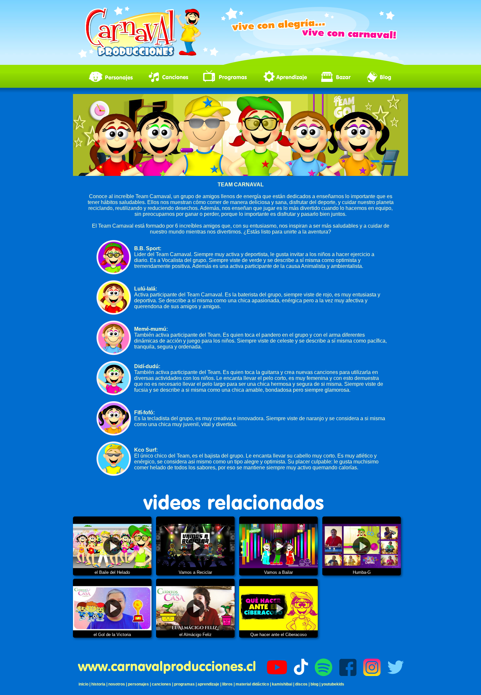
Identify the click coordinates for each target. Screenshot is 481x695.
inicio (83, 684)
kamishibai (282, 684)
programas (184, 684)
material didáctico (252, 684)
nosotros (116, 684)
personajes (138, 684)
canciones (161, 684)
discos (301, 684)
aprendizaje (208, 684)
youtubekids (332, 684)
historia (98, 684)
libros (227, 684)
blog (314, 684)
